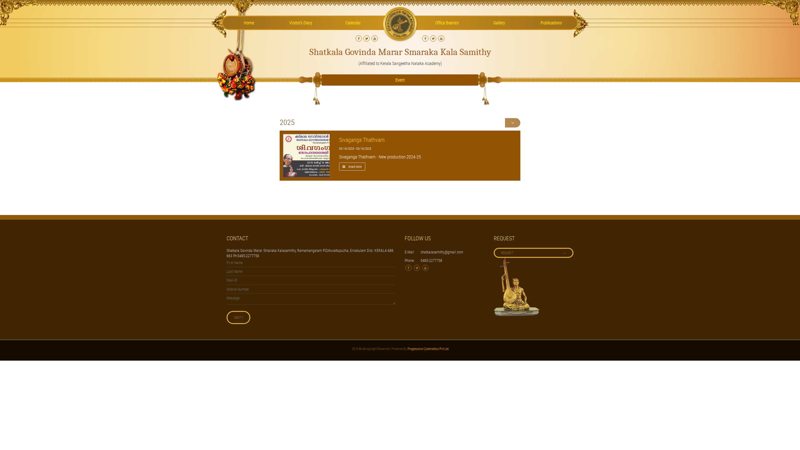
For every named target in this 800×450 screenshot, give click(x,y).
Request (533, 252)
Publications (551, 23)
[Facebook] (359, 38)
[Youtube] (375, 38)
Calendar (353, 23)
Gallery (499, 23)
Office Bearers (447, 23)
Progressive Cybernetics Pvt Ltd (427, 348)
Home (249, 23)
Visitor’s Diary (300, 23)
